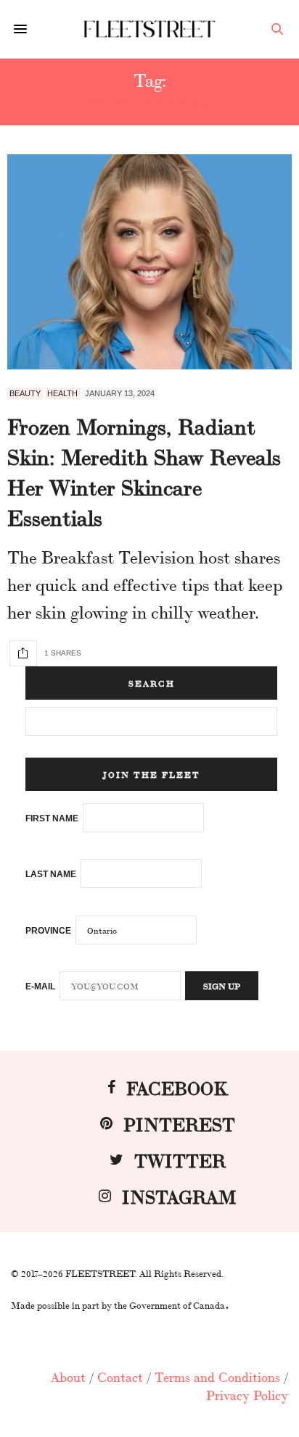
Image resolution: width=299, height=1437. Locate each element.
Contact (120, 1376)
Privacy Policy (247, 1394)
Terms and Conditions (217, 1376)
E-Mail (40, 986)
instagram (179, 1195)
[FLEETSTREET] (150, 28)
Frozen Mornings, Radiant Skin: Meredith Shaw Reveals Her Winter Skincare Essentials (144, 470)
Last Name (50, 874)
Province (48, 930)
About (68, 1376)
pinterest (179, 1123)
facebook (177, 1086)
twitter (180, 1159)
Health (62, 393)
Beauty (25, 393)
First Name (51, 818)
